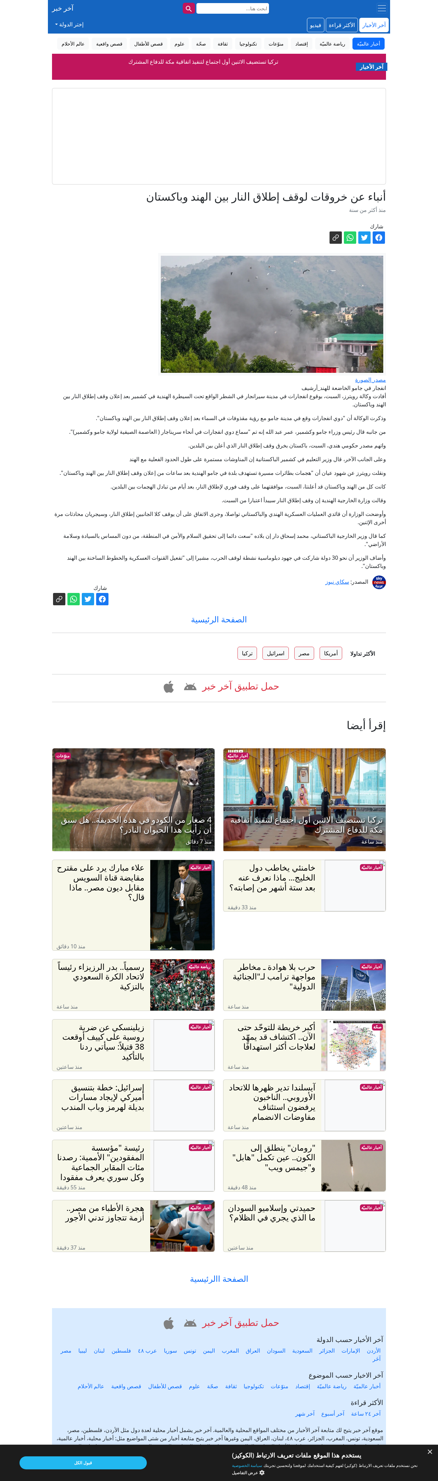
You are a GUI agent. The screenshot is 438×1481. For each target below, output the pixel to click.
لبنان (99, 1350)
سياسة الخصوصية (247, 1465)
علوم (194, 1386)
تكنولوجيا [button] (248, 43)
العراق (253, 1350)
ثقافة (231, 1386)
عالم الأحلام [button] (73, 43)
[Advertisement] (219, 136)
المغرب (230, 1350)
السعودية (302, 1350)
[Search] (189, 8)
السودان (276, 1350)
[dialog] (219, 1463)
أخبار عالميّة (238, 756)
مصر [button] (304, 653)
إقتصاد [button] (301, 43)
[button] (189, 685)
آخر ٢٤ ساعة (366, 1413)
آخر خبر (63, 8)
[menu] (381, 8)
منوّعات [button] (276, 43)
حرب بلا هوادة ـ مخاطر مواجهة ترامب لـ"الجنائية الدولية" (203, 71)
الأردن (374, 1350)
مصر (66, 1350)
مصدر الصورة (370, 379)
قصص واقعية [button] (109, 43)
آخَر (377, 1359)
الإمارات (351, 1350)
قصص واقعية (126, 1386)
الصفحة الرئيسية (219, 619)
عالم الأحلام (91, 1386)
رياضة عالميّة (199, 967)
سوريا (170, 1350)
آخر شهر (304, 1413)
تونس (190, 1350)
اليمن (209, 1350)
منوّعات (62, 756)
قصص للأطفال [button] (148, 43)
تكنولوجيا (254, 1386)
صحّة (377, 1027)
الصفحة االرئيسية (219, 1279)
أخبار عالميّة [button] (368, 43)
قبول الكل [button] (83, 1463)
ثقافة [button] (223, 43)
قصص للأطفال (165, 1386)
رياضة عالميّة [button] (332, 43)
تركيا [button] (247, 653)
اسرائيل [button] (275, 653)
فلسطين (121, 1350)
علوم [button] (179, 43)
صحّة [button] (201, 43)
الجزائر (327, 1350)
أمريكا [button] (331, 653)
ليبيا (82, 1350)
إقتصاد (302, 1386)
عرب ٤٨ (147, 1350)
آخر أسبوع (332, 1413)
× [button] (430, 1452)
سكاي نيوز (337, 581)
